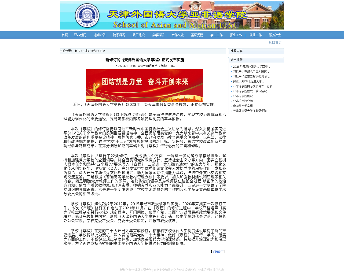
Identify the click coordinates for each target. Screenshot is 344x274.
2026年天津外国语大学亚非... (251, 66)
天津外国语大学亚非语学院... (251, 111)
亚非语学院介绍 (243, 101)
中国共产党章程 (243, 106)
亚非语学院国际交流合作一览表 (252, 86)
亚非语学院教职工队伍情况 (250, 91)
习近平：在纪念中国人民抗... (251, 71)
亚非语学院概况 (243, 96)
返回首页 (275, 42)
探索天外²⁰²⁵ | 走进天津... (248, 81)
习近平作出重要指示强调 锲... (251, 76)
